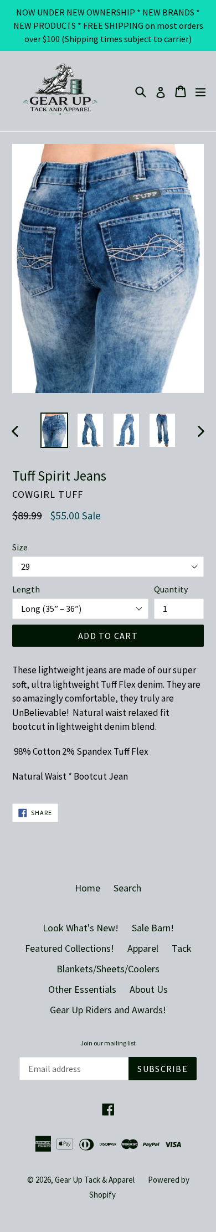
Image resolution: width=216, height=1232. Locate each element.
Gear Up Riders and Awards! (108, 1009)
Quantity (171, 589)
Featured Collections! (69, 948)
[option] (54, 430)
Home (87, 888)
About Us (149, 989)
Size (20, 547)
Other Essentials (82, 989)
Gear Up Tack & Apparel (95, 1179)
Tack (182, 948)
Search (127, 888)
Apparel (142, 948)
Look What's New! (81, 927)
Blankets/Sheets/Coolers (108, 968)
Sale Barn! (153, 927)
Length (26, 589)
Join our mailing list (108, 1043)
